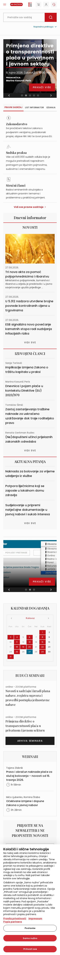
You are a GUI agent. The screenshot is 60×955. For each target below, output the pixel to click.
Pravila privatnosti (14, 918)
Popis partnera (12, 921)
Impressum (35, 918)
